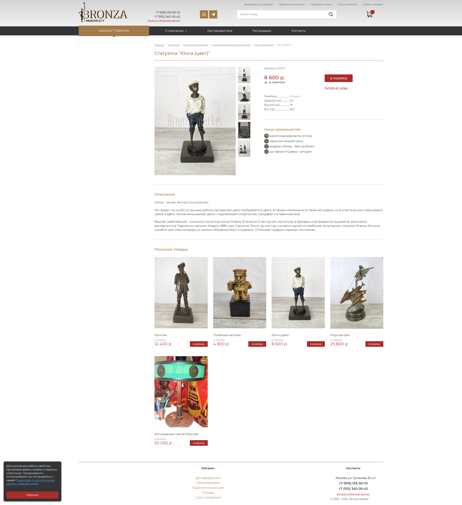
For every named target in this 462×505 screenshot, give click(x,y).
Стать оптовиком (347, 4)
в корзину (338, 78)
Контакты (298, 31)
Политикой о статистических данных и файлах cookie (30, 482)
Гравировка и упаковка (258, 4)
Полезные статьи (321, 4)
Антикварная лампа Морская (176, 434)
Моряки (295, 96)
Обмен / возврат (373, 4)
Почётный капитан (227, 335)
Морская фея (340, 335)
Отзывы (208, 492)
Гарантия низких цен (292, 4)
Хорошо (32, 495)
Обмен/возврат (208, 483)
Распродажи (261, 31)
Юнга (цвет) (280, 335)
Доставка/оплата (219, 31)
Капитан (160, 335)
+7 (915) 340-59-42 (353, 489)
